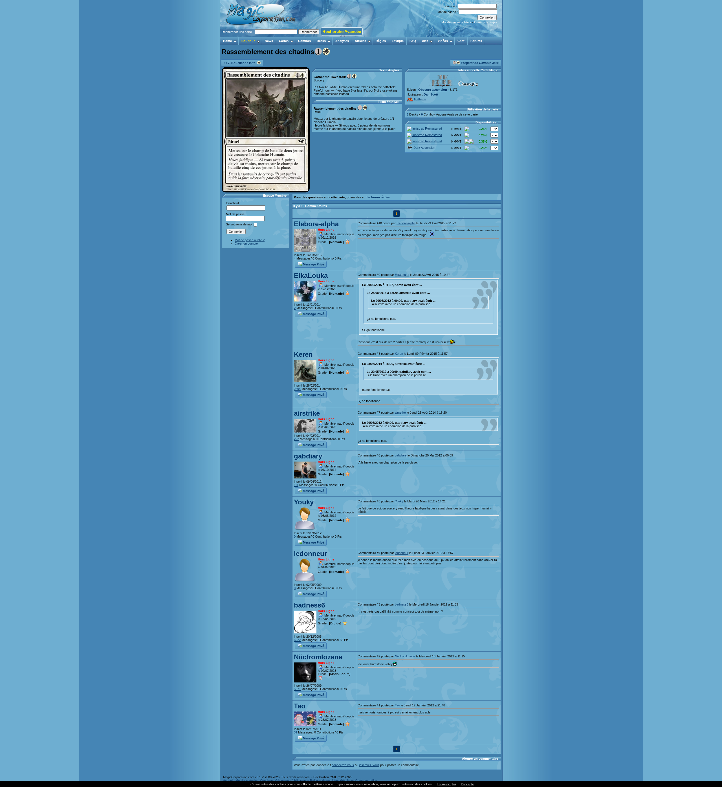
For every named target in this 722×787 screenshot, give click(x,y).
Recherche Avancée (341, 31)
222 (296, 439)
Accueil (228, 780)
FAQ (413, 41)
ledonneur (310, 553)
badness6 (309, 605)
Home (227, 41)
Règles (381, 41)
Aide (374, 780)
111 (296, 485)
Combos (304, 41)
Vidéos (443, 41)
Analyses (342, 41)
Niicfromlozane (318, 657)
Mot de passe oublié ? (456, 22)
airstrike (307, 413)
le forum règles (378, 197)
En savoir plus (446, 784)
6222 (297, 640)
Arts (425, 41)
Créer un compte (485, 22)
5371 (297, 689)
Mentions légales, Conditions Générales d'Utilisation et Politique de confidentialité (290, 780)
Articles (360, 41)
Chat (461, 41)
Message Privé (313, 264)
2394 (297, 389)
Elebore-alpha (316, 224)
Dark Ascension (424, 147)
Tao (299, 706)
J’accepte (467, 784)
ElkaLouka (311, 275)
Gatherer (420, 99)
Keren (303, 354)
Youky (304, 502)
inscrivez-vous (369, 765)
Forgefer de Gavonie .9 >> (479, 63)
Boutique (248, 41)
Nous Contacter (358, 780)
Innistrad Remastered (427, 128)
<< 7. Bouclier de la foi (240, 63)
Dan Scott (431, 94)
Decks (321, 41)
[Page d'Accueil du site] (261, 35)
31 (295, 732)
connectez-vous (343, 765)
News (269, 41)
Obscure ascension (432, 89)
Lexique (398, 41)
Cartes (284, 41)
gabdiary (308, 456)
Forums (476, 41)
